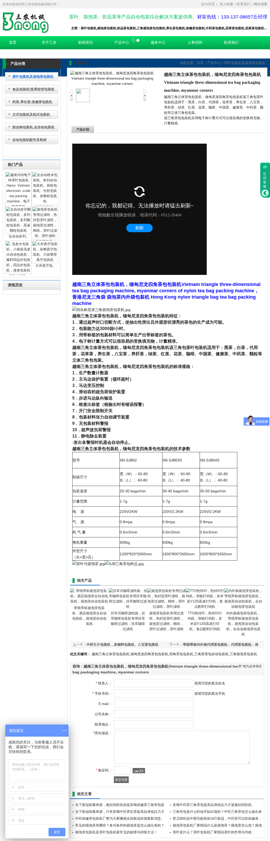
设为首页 (208, 4)
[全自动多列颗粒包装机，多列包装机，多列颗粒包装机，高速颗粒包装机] (18, 230)
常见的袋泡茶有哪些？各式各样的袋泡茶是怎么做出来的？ (119, 825)
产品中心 (214, 63)
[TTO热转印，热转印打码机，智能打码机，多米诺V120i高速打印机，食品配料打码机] (205, 607)
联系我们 (243, 4)
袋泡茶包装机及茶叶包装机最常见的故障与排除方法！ (116, 832)
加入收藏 (226, 4)
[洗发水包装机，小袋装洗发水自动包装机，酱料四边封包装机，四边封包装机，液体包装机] (18, 270)
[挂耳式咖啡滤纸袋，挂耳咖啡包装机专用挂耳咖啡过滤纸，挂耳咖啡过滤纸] (128, 607)
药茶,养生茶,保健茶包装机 (32, 102)
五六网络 (56, 330)
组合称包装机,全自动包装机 (33, 127)
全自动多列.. (18, 236)
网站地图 (260, 4)
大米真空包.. (45, 266)
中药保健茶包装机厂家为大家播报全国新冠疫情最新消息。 (119, 818)
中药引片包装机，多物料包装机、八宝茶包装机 (122, 644)
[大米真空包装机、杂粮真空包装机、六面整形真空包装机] (45, 260)
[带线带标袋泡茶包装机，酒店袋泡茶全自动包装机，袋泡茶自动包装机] (89, 601)
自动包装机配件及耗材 (29, 140)
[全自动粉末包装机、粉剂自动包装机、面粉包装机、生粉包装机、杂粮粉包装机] (45, 201)
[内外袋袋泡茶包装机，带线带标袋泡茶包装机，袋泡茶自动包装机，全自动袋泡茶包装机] (243, 607)
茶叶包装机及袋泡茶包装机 (33, 77)
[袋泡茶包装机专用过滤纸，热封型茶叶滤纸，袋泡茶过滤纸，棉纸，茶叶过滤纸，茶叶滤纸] (45, 236)
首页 (200, 63)
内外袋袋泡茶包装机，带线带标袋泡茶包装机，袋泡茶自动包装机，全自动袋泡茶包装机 (243, 623)
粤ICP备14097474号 (18, 330)
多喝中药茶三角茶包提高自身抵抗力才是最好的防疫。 (214, 805)
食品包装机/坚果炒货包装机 (33, 89)
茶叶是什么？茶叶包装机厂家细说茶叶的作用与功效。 (214, 832)
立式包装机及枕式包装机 (31, 114)
